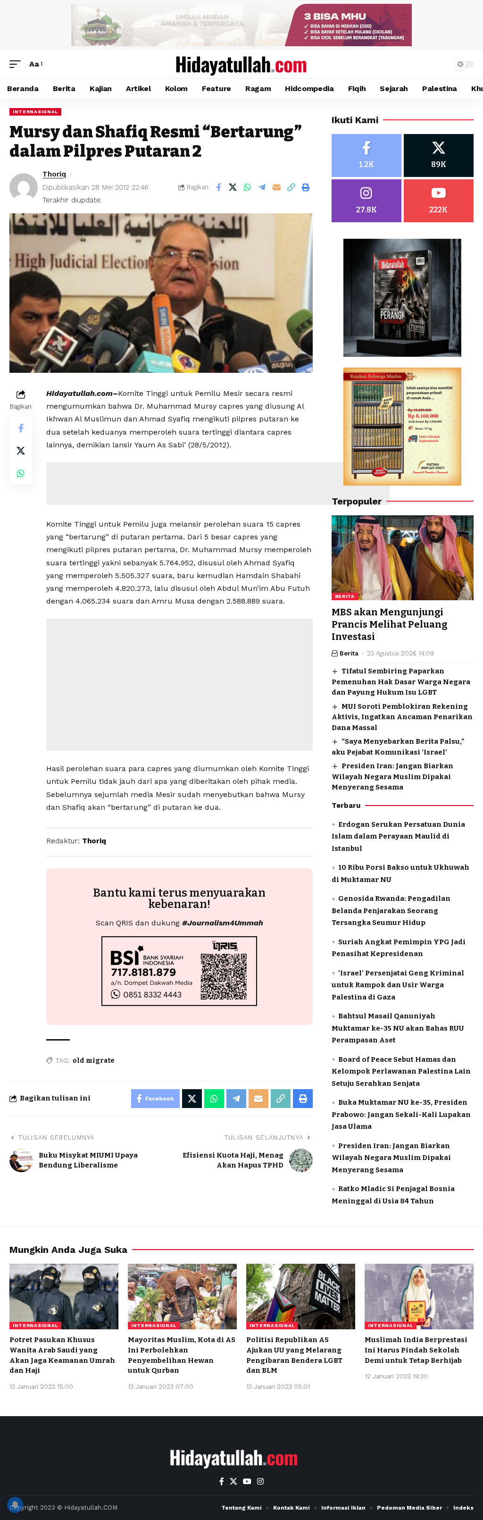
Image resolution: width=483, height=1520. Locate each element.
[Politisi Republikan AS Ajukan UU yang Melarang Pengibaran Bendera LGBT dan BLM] (300, 1296)
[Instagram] (366, 200)
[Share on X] (233, 187)
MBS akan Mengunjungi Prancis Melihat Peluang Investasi (389, 624)
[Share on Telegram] (262, 187)
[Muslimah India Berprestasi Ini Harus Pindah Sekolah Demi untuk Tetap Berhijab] (419, 1296)
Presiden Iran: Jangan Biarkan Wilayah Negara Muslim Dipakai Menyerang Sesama (392, 776)
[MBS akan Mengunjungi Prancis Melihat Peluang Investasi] (403, 558)
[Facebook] (366, 155)
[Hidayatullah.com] (241, 64)
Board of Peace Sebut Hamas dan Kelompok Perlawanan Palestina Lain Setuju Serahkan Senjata (401, 1071)
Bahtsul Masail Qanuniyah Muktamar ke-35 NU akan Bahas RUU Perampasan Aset (398, 1028)
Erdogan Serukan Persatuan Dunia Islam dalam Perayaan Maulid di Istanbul (398, 836)
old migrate (94, 1061)
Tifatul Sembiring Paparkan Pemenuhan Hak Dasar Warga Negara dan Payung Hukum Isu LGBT (401, 682)
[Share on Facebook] (218, 187)
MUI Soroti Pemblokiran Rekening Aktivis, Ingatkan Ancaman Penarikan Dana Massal (402, 717)
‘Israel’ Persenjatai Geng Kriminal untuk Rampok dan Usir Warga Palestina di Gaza (398, 985)
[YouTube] (247, 1481)
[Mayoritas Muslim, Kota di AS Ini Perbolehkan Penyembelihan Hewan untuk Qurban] (182, 1296)
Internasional (35, 111)
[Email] (276, 187)
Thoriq (54, 174)
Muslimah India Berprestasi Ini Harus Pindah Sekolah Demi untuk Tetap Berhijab (416, 1350)
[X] (439, 155)
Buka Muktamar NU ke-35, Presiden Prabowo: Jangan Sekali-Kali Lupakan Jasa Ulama (401, 1114)
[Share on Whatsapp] (247, 187)
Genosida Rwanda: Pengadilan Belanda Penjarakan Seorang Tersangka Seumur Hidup (391, 910)
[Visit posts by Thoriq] (23, 187)
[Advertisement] (218, 483)
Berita (345, 596)
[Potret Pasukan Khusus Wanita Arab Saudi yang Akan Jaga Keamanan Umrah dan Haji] (63, 1296)
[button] (17, 64)
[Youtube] (439, 200)
